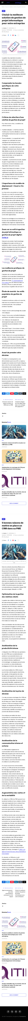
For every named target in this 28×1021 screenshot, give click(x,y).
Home (3, 6)
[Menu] (2, 2)
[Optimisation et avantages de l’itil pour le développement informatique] (14, 456)
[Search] (26, 2)
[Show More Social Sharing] (18, 35)
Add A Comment (14, 503)
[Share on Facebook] (8, 35)
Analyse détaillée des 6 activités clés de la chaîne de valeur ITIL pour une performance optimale (14, 493)
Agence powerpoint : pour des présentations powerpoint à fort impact (7, 893)
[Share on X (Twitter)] (10, 35)
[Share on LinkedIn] (15, 35)
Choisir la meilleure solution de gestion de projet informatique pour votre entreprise (13, 934)
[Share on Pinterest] (13, 35)
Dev (4, 11)
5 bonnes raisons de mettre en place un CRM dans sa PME (7, 403)
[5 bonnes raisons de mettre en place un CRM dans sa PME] (14, 432)
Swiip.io (5, 237)
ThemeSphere (22, 1016)
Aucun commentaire (19, 30)
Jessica (4, 28)
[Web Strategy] (14, 2)
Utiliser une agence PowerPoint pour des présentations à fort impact (14, 851)
